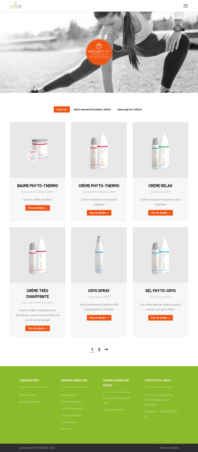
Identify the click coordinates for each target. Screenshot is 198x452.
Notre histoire (27, 395)
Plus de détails (36, 208)
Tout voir (61, 109)
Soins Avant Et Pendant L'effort (92, 109)
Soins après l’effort (114, 409)
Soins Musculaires (71, 401)
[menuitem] (169, 448)
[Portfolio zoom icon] (32, 150)
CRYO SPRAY (99, 290)
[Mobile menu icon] (185, 6)
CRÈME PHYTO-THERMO (99, 185)
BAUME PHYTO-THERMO (37, 185)
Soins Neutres (69, 395)
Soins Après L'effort (130, 109)
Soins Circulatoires (72, 408)
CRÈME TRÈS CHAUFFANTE (37, 293)
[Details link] (42, 150)
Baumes (66, 428)
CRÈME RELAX (160, 185)
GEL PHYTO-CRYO (160, 290)
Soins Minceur (69, 422)
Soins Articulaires (71, 415)
